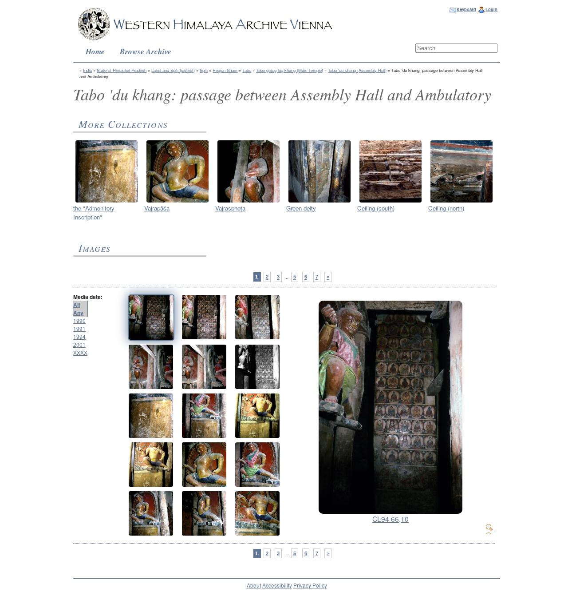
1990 (79, 320)
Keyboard (466, 9)
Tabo (246, 70)
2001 (79, 344)
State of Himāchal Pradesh (121, 70)
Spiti (204, 70)
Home (95, 51)
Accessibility (277, 585)
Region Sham (225, 70)
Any (78, 313)
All (76, 305)
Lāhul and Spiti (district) (173, 70)
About (254, 585)
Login (491, 9)
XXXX (80, 352)
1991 (79, 328)
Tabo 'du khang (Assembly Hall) (357, 70)
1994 (79, 336)
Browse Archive (145, 51)
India (87, 70)
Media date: (88, 297)
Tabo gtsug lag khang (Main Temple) (289, 70)
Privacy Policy (310, 585)
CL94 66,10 (390, 519)
